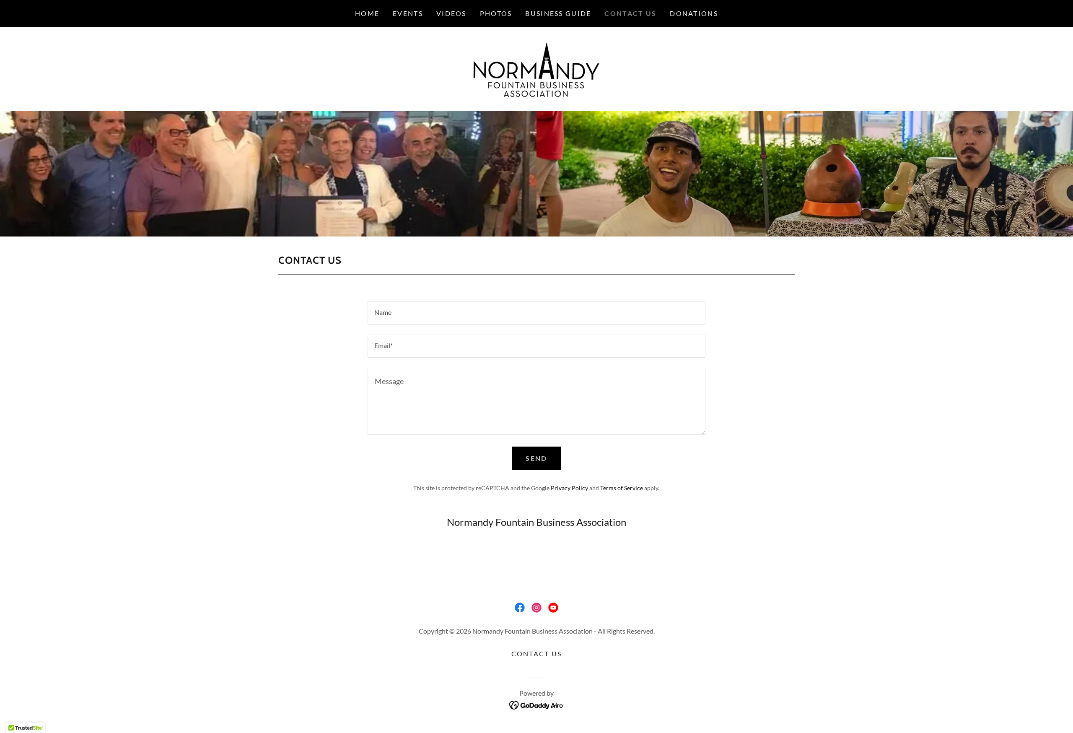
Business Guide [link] (558, 13)
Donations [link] (694, 13)
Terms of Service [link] (621, 487)
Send (536, 458)
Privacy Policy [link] (569, 487)
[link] (536, 68)
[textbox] (536, 313)
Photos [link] (496, 13)
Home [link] (367, 13)
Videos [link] (451, 13)
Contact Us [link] (630, 13)
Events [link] (408, 13)
